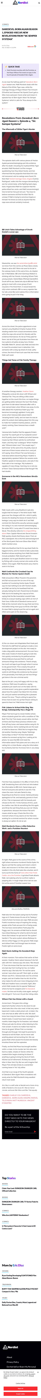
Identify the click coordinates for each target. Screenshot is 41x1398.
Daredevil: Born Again (12, 1098)
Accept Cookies (20, 1394)
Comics (5, 24)
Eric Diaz (6, 45)
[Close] (38, 1372)
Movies (5, 1271)
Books (5, 1184)
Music (4, 1298)
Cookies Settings (20, 1383)
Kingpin (26, 1098)
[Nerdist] (20, 2)
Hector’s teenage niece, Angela (20, 179)
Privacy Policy (13, 1362)
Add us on (30, 47)
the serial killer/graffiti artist (27, 263)
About (9, 1357)
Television (6, 1284)
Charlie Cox (15, 1095)
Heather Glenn (28, 391)
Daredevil (26, 1095)
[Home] (10, 1348)
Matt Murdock (19, 1100)
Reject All (20, 1388)
